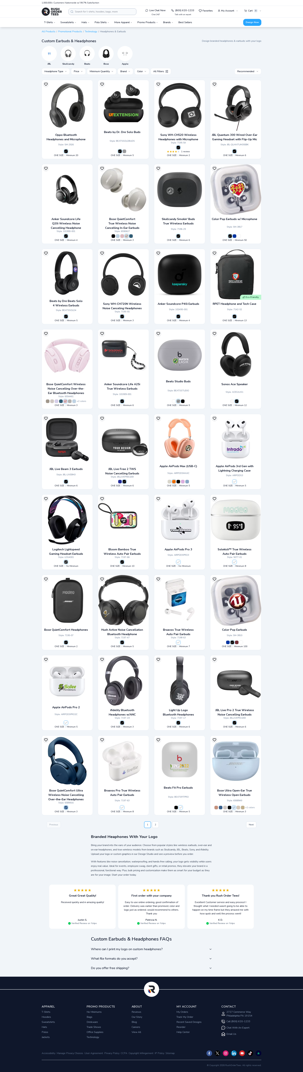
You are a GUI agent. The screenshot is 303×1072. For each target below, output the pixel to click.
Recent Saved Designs (189, 1022)
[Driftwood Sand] (238, 807)
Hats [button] (84, 22)
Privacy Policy (111, 1053)
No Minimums (94, 1012)
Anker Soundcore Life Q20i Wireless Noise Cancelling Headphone (66, 223)
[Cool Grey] (124, 151)
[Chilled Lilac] (56, 401)
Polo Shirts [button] (101, 22)
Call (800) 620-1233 (238, 1021)
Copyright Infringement (141, 1053)
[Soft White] (232, 401)
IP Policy (159, 1053)
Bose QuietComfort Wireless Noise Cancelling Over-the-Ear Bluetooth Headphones (66, 388)
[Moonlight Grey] (70, 401)
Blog (134, 1022)
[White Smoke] (126, 236)
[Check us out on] (234, 1053)
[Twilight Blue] (131, 236)
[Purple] (183, 482)
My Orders (182, 1012)
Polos (45, 1032)
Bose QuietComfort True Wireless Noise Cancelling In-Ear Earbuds (122, 223)
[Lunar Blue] (66, 807)
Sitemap (170, 1053)
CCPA (124, 1053)
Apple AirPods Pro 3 (178, 549)
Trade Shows (94, 1027)
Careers (136, 1027)
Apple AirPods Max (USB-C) (178, 466)
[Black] (66, 151)
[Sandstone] (48, 401)
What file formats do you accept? (114, 958)
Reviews (136, 1012)
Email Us (231, 1034)
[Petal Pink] (122, 236)
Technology (91, 31)
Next (251, 824)
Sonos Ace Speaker (234, 384)
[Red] (237, 642)
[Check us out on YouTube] (242, 1053)
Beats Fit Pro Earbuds (178, 788)
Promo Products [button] (146, 22)
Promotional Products (70, 31)
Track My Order (184, 1017)
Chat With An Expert (238, 1027)
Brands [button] (167, 22)
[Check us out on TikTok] (250, 1053)
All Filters (158, 71)
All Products (48, 31)
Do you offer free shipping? (110, 968)
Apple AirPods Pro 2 (66, 707)
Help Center (183, 1032)
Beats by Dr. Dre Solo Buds (122, 132)
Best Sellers (185, 22)
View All (136, 1032)
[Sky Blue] (187, 482)
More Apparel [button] (122, 22)
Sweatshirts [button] (67, 22)
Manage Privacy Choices (70, 1053)
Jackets (46, 1037)
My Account (227, 10)
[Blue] (120, 482)
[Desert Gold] (243, 807)
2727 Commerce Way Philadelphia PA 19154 (239, 1013)
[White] (239, 236)
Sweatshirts (48, 1022)
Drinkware (92, 1022)
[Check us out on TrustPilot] (258, 1053)
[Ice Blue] (118, 236)
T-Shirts (46, 1012)
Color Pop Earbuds (234, 630)
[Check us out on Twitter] (217, 1053)
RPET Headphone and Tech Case (234, 304)
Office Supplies (95, 1032)
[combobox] (102, 11)
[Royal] (234, 236)
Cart (252, 10)
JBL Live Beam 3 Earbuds (66, 469)
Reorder (180, 1027)
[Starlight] (169, 482)
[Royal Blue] (228, 642)
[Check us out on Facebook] (209, 1053)
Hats (44, 1027)
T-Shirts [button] (48, 22)
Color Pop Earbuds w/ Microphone (234, 219)
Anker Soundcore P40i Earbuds (178, 304)
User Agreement (93, 1053)
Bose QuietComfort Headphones (66, 630)
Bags (89, 1017)
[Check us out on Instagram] (226, 1053)
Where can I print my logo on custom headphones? (127, 949)
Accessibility (48, 1053)
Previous (53, 824)
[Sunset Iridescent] (216, 807)
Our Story (137, 1017)
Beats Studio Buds (178, 381)
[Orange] (174, 482)
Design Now (252, 22)
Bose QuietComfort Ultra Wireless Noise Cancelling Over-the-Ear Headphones (66, 795)
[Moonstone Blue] (234, 807)
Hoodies (46, 1017)
